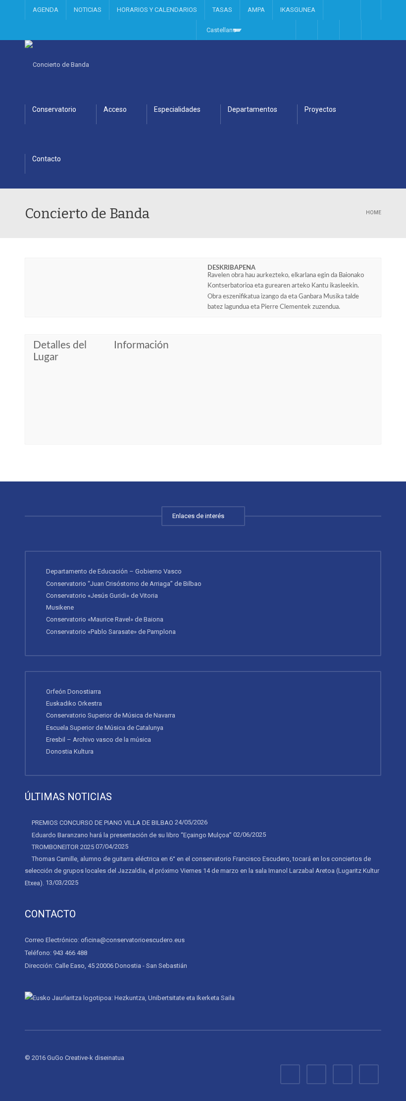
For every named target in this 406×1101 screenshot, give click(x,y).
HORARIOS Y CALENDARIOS (157, 9)
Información (141, 345)
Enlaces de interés (199, 516)
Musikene (60, 607)
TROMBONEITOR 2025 (63, 847)
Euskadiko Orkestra (74, 703)
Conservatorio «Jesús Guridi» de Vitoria (102, 595)
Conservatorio (54, 109)
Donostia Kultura (70, 751)
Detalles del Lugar (60, 351)
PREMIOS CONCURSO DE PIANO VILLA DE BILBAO (102, 822)
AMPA (256, 9)
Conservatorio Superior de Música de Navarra (110, 715)
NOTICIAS (88, 9)
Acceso (115, 109)
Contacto (46, 159)
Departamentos (252, 109)
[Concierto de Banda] (57, 64)
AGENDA (45, 9)
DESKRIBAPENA (231, 268)
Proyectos (320, 109)
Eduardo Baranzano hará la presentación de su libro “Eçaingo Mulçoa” (132, 834)
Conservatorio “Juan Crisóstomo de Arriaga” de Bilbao (124, 583)
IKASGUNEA (297, 9)
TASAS (222, 9)
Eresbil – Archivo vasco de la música (98, 739)
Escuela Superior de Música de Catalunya (104, 727)
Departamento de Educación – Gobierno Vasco (114, 571)
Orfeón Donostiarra (73, 691)
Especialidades (177, 109)
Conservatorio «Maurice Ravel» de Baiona (104, 619)
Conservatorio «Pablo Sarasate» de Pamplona (111, 631)
